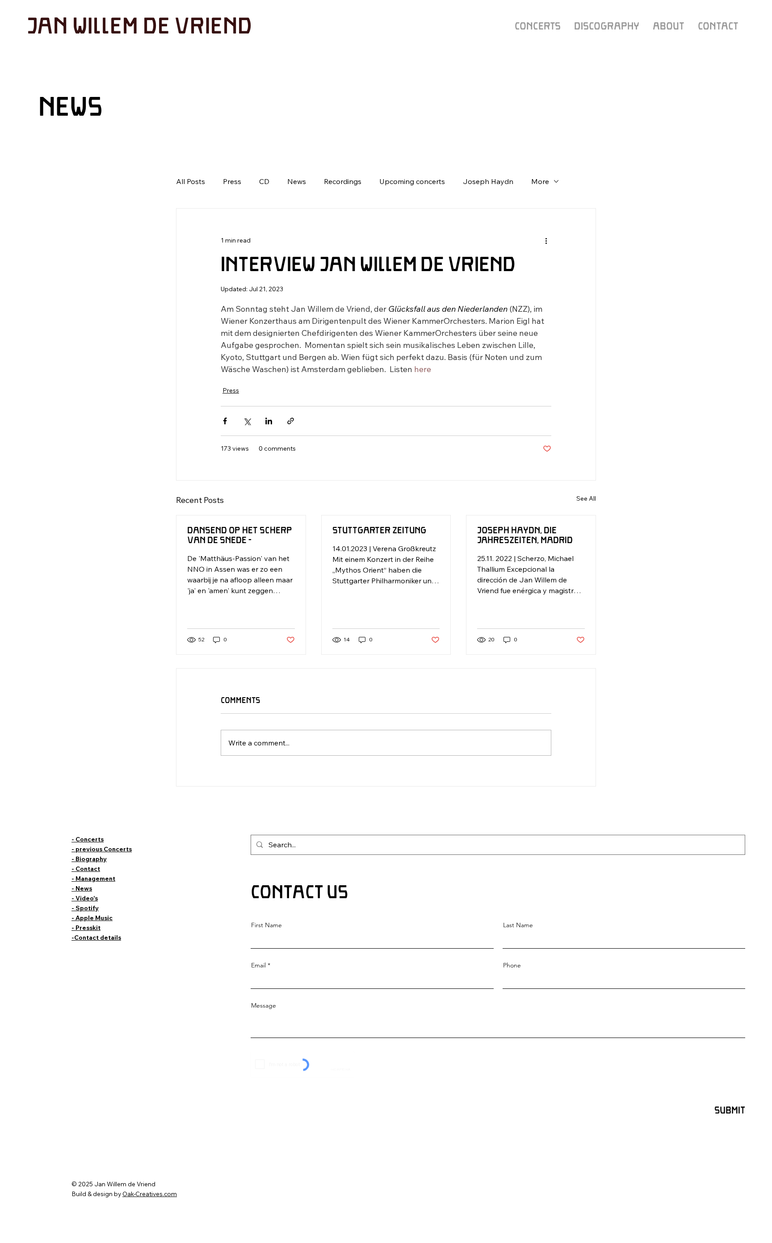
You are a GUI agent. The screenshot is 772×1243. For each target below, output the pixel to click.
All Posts (190, 181)
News (296, 181)
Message (263, 1005)
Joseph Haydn (488, 181)
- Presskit (86, 927)
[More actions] (546, 240)
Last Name (518, 925)
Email (258, 965)
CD (264, 181)
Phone (512, 965)
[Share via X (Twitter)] (247, 421)
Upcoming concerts (412, 181)
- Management (93, 878)
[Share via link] (290, 421)
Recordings (342, 181)
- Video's (84, 898)
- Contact (85, 868)
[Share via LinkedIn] (268, 421)
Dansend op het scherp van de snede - (239, 535)
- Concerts (87, 839)
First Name (266, 925)
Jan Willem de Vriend (139, 27)
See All (586, 498)
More (540, 181)
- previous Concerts (101, 849)
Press (232, 181)
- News (81, 888)
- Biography (89, 858)
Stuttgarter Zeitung (379, 531)
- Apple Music (92, 917)
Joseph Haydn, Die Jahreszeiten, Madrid (525, 535)
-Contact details (96, 937)
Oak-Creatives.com (149, 1193)
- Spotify (85, 908)
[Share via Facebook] (225, 421)
